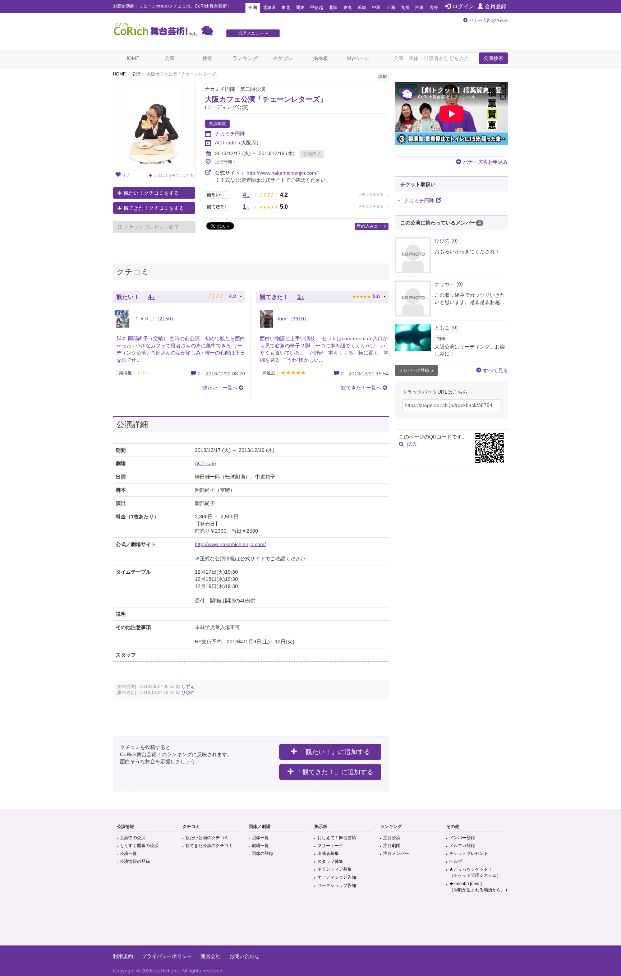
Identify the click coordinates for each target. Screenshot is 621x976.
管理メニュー (251, 33)
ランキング (245, 58)
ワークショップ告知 (336, 885)
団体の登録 (262, 853)
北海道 (269, 7)
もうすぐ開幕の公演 (139, 845)
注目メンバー (396, 853)
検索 (207, 58)
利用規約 (123, 956)
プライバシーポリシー (167, 956)
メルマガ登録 (462, 845)
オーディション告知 (336, 877)
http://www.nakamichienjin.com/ (282, 173)
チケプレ (283, 58)
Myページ (358, 58)
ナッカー (448, 284)
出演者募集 (328, 853)
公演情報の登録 (135, 861)
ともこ (446, 327)
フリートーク (330, 845)
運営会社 (211, 956)
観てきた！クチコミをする (154, 208)
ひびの (187, 692)
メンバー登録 (462, 837)
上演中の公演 (133, 837)
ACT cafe (225, 142)
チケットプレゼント (468, 853)
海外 (433, 7)
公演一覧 (128, 853)
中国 (376, 7)
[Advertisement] (310, 922)
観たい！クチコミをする (151, 193)
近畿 (362, 7)
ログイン (463, 6)
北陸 (333, 7)
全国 (252, 7)
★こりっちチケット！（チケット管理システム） (475, 872)
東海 (347, 7)
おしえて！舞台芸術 (336, 837)
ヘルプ (455, 861)
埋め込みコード (371, 226)
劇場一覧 (260, 845)
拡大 (412, 444)
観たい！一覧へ (220, 387)
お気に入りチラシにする (173, 175)
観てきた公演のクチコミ (209, 845)
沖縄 (419, 7)
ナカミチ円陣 (230, 134)
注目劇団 (391, 845)
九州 (405, 7)
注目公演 (391, 837)
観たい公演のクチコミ (207, 837)
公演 (170, 58)
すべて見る (495, 370)
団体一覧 (260, 837)
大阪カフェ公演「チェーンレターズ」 (266, 99)
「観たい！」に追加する (334, 751)
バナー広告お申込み (488, 20)
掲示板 (320, 58)
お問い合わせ (244, 956)
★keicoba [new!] (479, 886)
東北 (285, 7)
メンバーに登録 (414, 370)
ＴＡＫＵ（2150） (154, 319)
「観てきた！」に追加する (334, 772)
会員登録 (495, 6)
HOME (131, 58)
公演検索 (493, 58)
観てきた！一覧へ (361, 387)
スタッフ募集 (330, 861)
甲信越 (316, 7)
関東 (300, 7)
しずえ (187, 686)
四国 (390, 7)
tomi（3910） (292, 319)
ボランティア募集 (334, 869)
